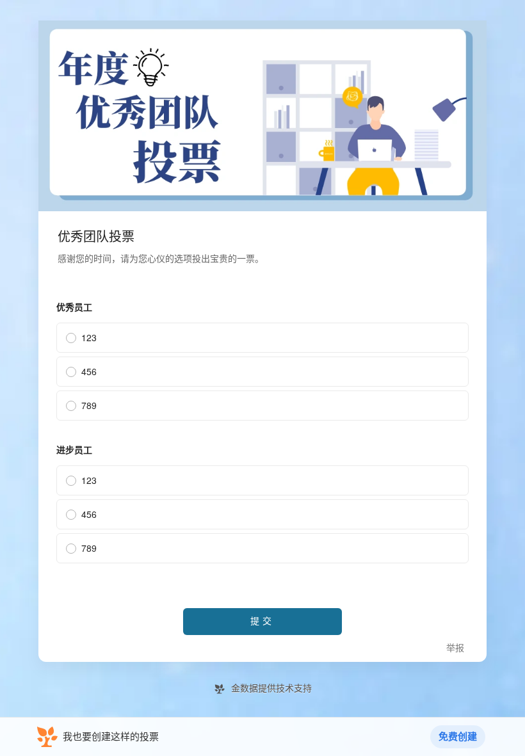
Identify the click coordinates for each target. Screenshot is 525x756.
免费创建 (458, 736)
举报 (455, 648)
